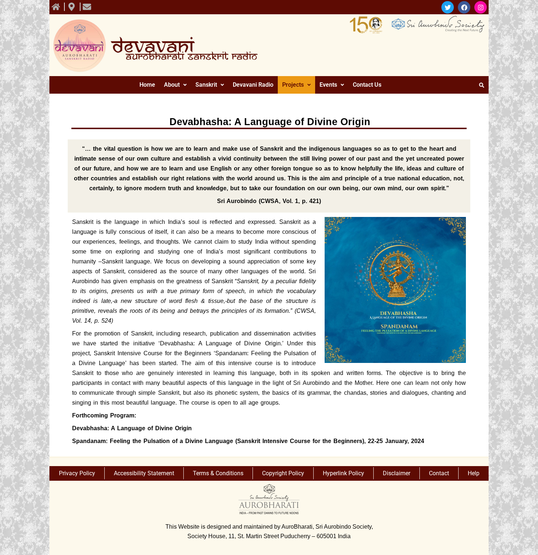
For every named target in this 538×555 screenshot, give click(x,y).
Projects (293, 84)
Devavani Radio (253, 84)
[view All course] (57, 7)
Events (328, 84)
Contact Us (367, 84)
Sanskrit (206, 84)
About (172, 84)
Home (147, 84)
